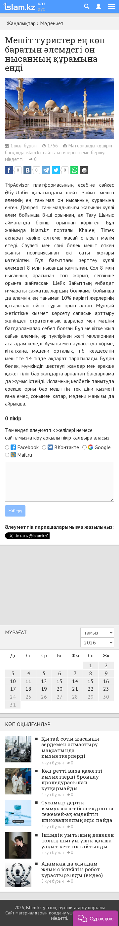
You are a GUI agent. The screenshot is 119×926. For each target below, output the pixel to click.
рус (41, 8)
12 (44, 681)
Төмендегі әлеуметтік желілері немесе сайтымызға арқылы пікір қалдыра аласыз (57, 434)
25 (28, 696)
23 (106, 688)
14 (75, 681)
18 (28, 688)
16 (106, 681)
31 (13, 704)
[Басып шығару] (84, 170)
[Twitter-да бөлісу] (56, 170)
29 (91, 696)
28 (75, 696)
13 (59, 681)
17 (13, 688)
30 (106, 696)
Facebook (28, 447)
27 (59, 696)
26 (44, 696)
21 (75, 688)
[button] (95, 918)
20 (59, 688)
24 (13, 696)
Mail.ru (24, 454)
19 (44, 688)
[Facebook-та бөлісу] (9, 170)
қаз (41, 3)
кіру (37, 437)
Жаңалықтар (21, 23)
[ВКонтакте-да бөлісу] (27, 170)
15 (91, 681)
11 (28, 681)
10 (13, 681)
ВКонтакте (66, 447)
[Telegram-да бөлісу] (46, 170)
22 (91, 688)
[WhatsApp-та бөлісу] (74, 170)
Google (103, 447)
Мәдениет (51, 23)
